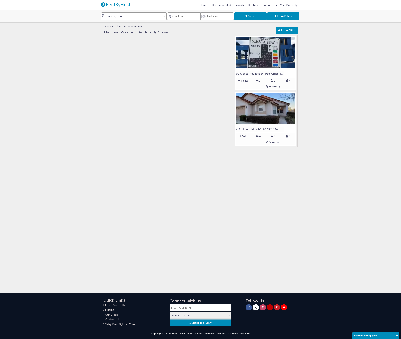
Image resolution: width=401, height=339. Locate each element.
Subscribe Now (200, 323)
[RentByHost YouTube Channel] (284, 307)
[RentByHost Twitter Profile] (256, 307)
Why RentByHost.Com (119, 324)
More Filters (284, 16)
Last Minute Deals (116, 305)
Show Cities (287, 30)
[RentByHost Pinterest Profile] (277, 307)
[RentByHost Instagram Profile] (263, 307)
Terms (198, 333)
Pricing (109, 310)
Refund (221, 333)
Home (203, 5)
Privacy (209, 333)
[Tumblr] (270, 307)
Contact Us (112, 319)
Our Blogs (111, 314)
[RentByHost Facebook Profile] (249, 307)
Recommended (221, 5)
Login (266, 5)
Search (251, 16)
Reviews (245, 333)
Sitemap (233, 333)
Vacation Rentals (247, 5)
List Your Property (286, 5)
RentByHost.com (182, 333)
